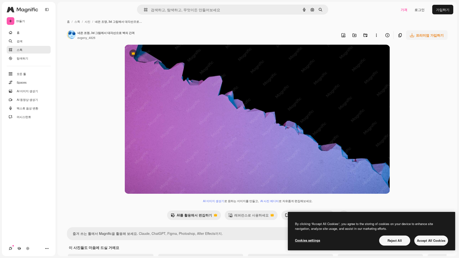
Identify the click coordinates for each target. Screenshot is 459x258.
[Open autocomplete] (143, 9)
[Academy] (19, 248)
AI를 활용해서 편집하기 (191, 216)
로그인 (420, 9)
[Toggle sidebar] (47, 9)
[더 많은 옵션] (376, 35)
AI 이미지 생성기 (213, 201)
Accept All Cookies (431, 240)
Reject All (395, 240)
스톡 (77, 21)
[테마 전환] (28, 248)
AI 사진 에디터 (269, 201)
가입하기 (442, 9)
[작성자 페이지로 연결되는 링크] (71, 35)
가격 (404, 9)
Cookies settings (307, 240)
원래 (152, 53)
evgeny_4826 (86, 38)
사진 (87, 21)
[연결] (10, 248)
